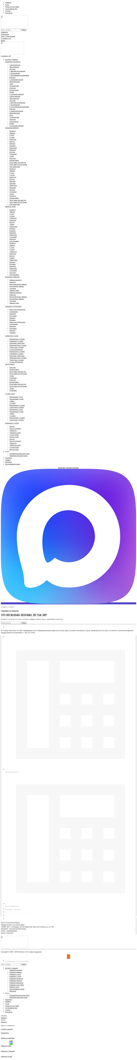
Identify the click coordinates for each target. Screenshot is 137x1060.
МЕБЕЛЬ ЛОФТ (10, 207)
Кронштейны (14, 160)
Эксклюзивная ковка (16, 989)
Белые (11, 92)
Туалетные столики (16, 347)
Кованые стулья (15, 976)
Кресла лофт (14, 437)
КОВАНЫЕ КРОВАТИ (12, 62)
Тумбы (11, 224)
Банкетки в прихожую (17, 309)
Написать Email (6, 1056)
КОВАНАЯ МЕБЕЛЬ (12, 128)
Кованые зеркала (15, 981)
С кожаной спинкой (16, 94)
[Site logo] (14, 28)
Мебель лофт (14, 987)
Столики (12, 403)
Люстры (12, 152)
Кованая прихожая (16, 983)
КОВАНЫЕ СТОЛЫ (11, 336)
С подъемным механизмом (19, 75)
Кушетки (12, 282)
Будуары (12, 146)
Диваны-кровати (15, 280)
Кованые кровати (15, 970)
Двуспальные (14, 67)
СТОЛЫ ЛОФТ (10, 394)
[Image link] (14, 948)
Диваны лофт (14, 290)
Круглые (12, 77)
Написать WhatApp (8, 1038)
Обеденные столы (16, 397)
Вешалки (12, 150)
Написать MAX (6, 1046)
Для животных (14, 167)
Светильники (14, 241)
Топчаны (12, 288)
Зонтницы (13, 316)
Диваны (12, 133)
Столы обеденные (16, 349)
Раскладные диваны (16, 286)
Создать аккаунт (7, 1029)
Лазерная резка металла (18, 456)
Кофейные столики (16, 341)
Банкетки (12, 139)
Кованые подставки (16, 985)
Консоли (12, 158)
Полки (11, 156)
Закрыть (4, 1018)
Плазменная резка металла (19, 454)
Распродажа (13, 90)
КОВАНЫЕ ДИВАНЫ (12, 277)
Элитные (12, 88)
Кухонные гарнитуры (17, 343)
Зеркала (12, 144)
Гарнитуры (13, 227)
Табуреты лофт (15, 433)
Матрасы (12, 991)
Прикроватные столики (17, 345)
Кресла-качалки (15, 429)
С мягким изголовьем (17, 71)
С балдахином (14, 73)
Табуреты (13, 218)
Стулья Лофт (14, 435)
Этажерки (13, 154)
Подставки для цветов (17, 162)
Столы (11, 135)
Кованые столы (15, 974)
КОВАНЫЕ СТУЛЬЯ (12, 423)
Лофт (11, 84)
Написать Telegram (8, 1051)
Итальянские (14, 86)
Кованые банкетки (16, 979)
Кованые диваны (15, 972)
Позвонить (5, 1033)
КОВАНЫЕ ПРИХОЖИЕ (13, 306)
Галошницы (13, 312)
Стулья (12, 137)
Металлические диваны (18, 284)
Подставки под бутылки (18, 164)
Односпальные (14, 65)
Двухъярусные (14, 82)
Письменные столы (16, 399)
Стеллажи (13, 237)
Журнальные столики (17, 339)
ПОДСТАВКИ (10, 364)
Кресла (12, 142)
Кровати (12, 131)
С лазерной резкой (16, 80)
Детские (12, 69)
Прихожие (13, 235)
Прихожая (13, 148)
